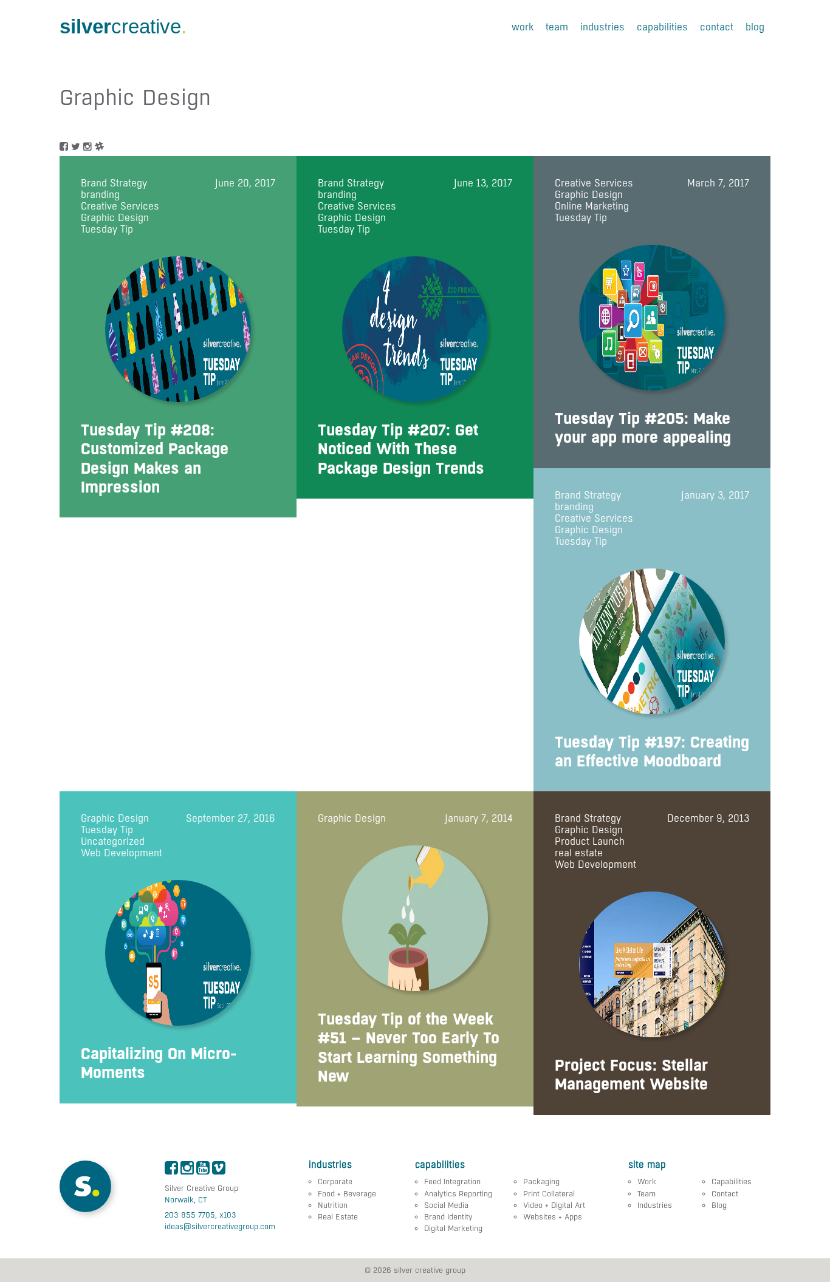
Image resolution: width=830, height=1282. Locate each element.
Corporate (335, 1181)
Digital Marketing (453, 1228)
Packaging (541, 1181)
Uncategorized (113, 841)
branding (100, 194)
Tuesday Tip (107, 229)
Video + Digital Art (554, 1205)
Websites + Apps (552, 1216)
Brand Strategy (114, 183)
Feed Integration (452, 1181)
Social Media (446, 1205)
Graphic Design (115, 217)
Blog (755, 27)
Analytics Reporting (458, 1193)
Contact (716, 27)
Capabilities (662, 27)
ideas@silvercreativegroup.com (220, 1226)
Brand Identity (448, 1216)
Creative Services (120, 206)
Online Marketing (592, 206)
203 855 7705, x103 (200, 1214)
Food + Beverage (347, 1193)
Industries (602, 27)
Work (522, 27)
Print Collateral (549, 1193)
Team (557, 27)
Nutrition (333, 1205)
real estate (579, 853)
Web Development (121, 853)
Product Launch (590, 841)
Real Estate (338, 1216)
